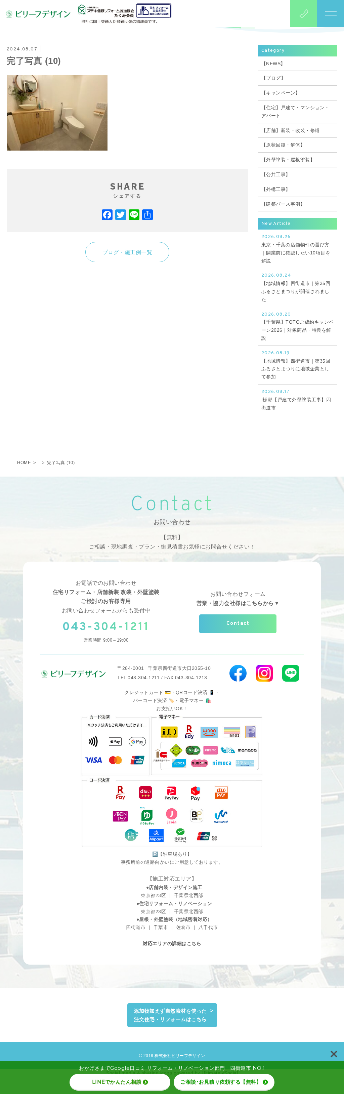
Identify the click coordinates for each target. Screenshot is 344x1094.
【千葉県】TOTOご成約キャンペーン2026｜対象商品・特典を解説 (297, 326)
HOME (24, 462)
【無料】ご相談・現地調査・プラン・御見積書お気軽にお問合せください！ (172, 542)
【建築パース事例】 (283, 204)
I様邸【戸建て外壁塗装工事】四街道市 (296, 399)
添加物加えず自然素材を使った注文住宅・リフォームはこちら (170, 1015)
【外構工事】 (276, 189)
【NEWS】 (273, 63)
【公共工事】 (276, 174)
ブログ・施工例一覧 (127, 252)
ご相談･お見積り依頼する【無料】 (220, 1082)
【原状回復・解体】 (283, 145)
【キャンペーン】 (280, 92)
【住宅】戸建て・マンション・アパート (295, 111)
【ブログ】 (273, 78)
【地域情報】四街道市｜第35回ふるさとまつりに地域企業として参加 (296, 364)
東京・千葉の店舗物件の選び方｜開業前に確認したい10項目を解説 (296, 248)
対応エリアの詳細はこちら (172, 943)
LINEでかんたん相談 (117, 1082)
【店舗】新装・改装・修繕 (290, 130)
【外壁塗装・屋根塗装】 (288, 159)
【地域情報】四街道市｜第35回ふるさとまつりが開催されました (296, 287)
